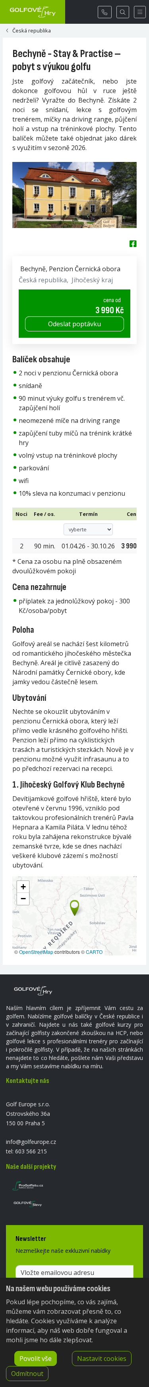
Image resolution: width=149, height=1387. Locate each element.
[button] (73, 906)
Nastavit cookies (101, 1358)
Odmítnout (27, 1373)
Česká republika (43, 280)
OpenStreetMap (36, 951)
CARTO (94, 951)
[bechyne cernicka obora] (74, 195)
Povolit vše (35, 1358)
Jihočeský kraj (92, 280)
